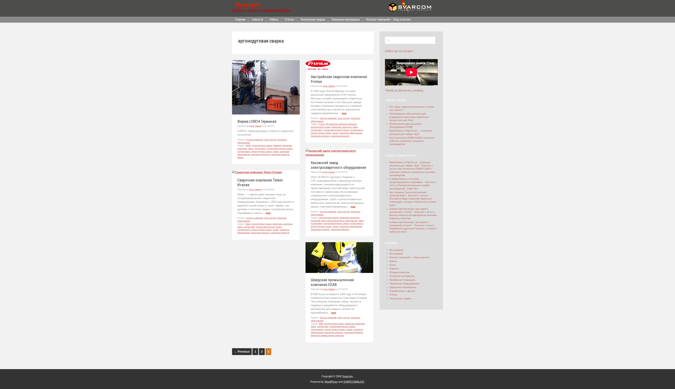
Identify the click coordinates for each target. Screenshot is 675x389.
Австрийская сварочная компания (341, 124)
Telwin (248, 224)
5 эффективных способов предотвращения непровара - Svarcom (412, 180)
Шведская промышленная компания (327, 335)
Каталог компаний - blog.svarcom (261, 140)
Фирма (240, 157)
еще (344, 113)
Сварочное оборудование (404, 283)
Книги (392, 264)
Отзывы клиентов (399, 272)
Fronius (322, 124)
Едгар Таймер (255, 126)
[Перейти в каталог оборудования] (411, 6)
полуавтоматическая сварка (279, 148)
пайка (250, 148)
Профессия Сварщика (402, 279)
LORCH (248, 145)
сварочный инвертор (280, 154)
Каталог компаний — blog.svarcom (388, 19)
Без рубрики (396, 249)
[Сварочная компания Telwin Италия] (257, 172)
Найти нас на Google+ (399, 51)
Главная (240, 19)
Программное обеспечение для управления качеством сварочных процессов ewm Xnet (409, 116)
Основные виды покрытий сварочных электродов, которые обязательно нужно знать (412, 201)
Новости (257, 19)
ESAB (321, 324)
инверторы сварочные (342, 127)
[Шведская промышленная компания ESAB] (339, 271)
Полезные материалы (346, 19)
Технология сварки (312, 19)
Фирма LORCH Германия (257, 121)
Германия (277, 145)
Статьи (289, 19)
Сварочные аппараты (260, 154)
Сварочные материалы (402, 287)
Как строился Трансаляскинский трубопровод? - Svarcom (407, 194)
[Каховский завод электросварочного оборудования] (339, 154)
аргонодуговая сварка (262, 145)
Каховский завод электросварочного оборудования (334, 220)
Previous (242, 351)
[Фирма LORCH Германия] (266, 113)
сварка (276, 151)
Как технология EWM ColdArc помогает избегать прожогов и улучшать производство (412, 140)
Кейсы (274, 19)
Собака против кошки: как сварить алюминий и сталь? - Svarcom (409, 210)
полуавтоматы (243, 151)
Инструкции (396, 253)
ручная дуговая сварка (261, 151)
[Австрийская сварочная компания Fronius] (318, 68)
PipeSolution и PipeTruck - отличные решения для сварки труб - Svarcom (410, 164)
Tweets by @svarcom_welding (404, 90)
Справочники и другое (402, 290)
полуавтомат (260, 148)
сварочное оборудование (350, 133)
